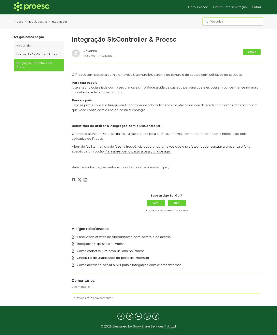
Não (176, 202)
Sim (155, 202)
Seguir (252, 51)
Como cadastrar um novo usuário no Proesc (110, 251)
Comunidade (198, 7)
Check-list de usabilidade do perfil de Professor (113, 258)
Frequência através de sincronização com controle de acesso (124, 237)
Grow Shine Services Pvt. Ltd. (154, 326)
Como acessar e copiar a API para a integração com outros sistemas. (129, 265)
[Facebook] (73, 180)
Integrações (59, 21)
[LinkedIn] (85, 180)
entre (88, 297)
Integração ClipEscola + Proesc (37, 54)
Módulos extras (37, 21)
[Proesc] (31, 7)
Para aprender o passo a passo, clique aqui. (137, 151)
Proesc (18, 21)
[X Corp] (79, 180)
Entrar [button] (256, 7)
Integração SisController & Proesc (34, 65)
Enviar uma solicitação (230, 7)
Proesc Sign (24, 45)
